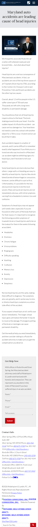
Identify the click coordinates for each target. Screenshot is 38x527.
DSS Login (13, 521)
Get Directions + (22, 449)
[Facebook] (13, 477)
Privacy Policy (16, 493)
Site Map (5, 521)
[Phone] (28, 2)
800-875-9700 (19, 446)
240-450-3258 (29, 455)
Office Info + (11, 449)
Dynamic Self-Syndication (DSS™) (15, 516)
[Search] (33, 525)
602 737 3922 (29, 471)
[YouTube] (15, 477)
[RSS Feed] (17, 477)
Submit (10, 421)
